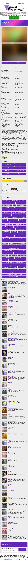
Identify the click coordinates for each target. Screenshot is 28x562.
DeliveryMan (11, 427)
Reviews (20, 174)
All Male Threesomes (20, 224)
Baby (7, 245)
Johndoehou (11, 293)
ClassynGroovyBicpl (13, 401)
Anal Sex (20, 236)
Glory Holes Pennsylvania (20, 257)
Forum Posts (20, 167)
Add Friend (20, 171)
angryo (6, 22)
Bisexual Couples (19, 245)
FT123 (9, 440)
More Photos (7, 62)
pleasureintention (12, 408)
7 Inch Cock (5, 212)
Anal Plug (8, 236)
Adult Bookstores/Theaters (19, 214)
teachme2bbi (11, 376)
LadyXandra (11, 478)
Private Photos (20, 62)
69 (14, 205)
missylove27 (11, 351)
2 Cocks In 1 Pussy (14, 200)
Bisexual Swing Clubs (7, 253)
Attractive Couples (21, 243)
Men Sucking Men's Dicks (9, 264)
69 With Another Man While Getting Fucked (14, 207)
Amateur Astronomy (8, 229)
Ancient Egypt (22, 241)
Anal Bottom (14, 231)
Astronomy (12, 243)
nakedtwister (11, 497)
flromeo (10, 452)
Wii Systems (22, 267)
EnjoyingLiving (12, 389)
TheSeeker (10, 471)
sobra (9, 459)
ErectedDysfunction (13, 281)
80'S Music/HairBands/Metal (20, 212)
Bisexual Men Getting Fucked (9, 250)
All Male (23, 222)
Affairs (4, 219)
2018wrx (10, 325)
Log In (7, 3)
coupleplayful (11, 357)
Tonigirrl (10, 465)
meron (9, 535)
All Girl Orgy (22, 219)
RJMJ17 (10, 414)
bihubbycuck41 (12, 313)
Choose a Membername (7, 548)
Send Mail (8, 164)
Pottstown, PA (8, 23)
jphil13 (9, 516)
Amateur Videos (6, 231)
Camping (5, 255)
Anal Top (5, 241)
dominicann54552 (12, 338)
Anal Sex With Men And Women (9, 238)
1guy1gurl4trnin (12, 331)
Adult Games (5, 217)
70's (11, 212)
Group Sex (5, 260)
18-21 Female (5, 200)
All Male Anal (7, 224)
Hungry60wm (11, 287)
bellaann (10, 382)
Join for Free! (21, 3)
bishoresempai (11, 363)
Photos (14, 267)
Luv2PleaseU (11, 344)
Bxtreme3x (10, 306)
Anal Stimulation (22, 238)
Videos (8, 174)
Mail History (8, 171)
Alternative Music (20, 226)
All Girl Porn (5, 222)
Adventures (23, 217)
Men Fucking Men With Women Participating (14, 262)
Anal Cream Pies (22, 231)
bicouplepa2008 (12, 503)
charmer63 (10, 528)
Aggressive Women (13, 219)
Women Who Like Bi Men (14, 276)
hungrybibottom (12, 370)
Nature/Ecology (21, 264)
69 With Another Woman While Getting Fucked (14, 210)
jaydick (10, 484)
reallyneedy (11, 522)
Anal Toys (13, 241)
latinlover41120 (11, 421)
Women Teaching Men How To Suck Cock (14, 272)
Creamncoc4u (11, 433)
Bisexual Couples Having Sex (14, 248)
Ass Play (5, 243)
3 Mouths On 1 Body (7, 205)
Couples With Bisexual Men (8, 257)
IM (20, 164)
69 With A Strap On (21, 205)
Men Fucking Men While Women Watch (17, 260)
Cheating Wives (22, 255)
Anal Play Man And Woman (19, 233)
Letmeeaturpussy (12, 509)
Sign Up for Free (8, 559)
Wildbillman (11, 300)
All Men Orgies (7, 226)
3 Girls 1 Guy (21, 203)
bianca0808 (11, 490)
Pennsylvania (6, 267)
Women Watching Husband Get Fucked (14, 274)
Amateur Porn (21, 229)
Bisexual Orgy (22, 250)
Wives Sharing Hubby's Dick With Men (14, 269)
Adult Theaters (14, 217)
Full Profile (8, 167)
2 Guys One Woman (8, 203)
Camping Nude (13, 255)
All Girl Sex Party (15, 222)
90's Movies (6, 214)
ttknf (9, 446)
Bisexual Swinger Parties (20, 253)
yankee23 (10, 395)
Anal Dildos (6, 233)
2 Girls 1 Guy (22, 200)
